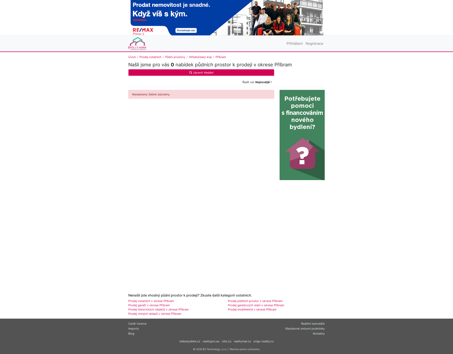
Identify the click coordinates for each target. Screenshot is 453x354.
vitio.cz (226, 341)
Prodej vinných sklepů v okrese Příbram (154, 313)
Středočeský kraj (200, 57)
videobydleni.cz (189, 341)
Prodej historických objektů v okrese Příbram (158, 309)
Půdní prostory (175, 57)
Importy (133, 328)
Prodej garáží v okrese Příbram (149, 305)
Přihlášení (294, 43)
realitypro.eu (211, 341)
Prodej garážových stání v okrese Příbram (256, 305)
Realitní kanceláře (313, 323)
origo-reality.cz (263, 341)
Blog (131, 333)
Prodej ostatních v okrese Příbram (151, 301)
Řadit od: (256, 82)
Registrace (314, 43)
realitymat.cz (242, 341)
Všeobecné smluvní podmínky (305, 328)
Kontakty (319, 333)
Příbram (221, 57)
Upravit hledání (202, 72)
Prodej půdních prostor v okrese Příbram (255, 301)
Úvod (132, 57)
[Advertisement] (201, 132)
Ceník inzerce (137, 323)
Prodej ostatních (150, 57)
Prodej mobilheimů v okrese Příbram (252, 309)
